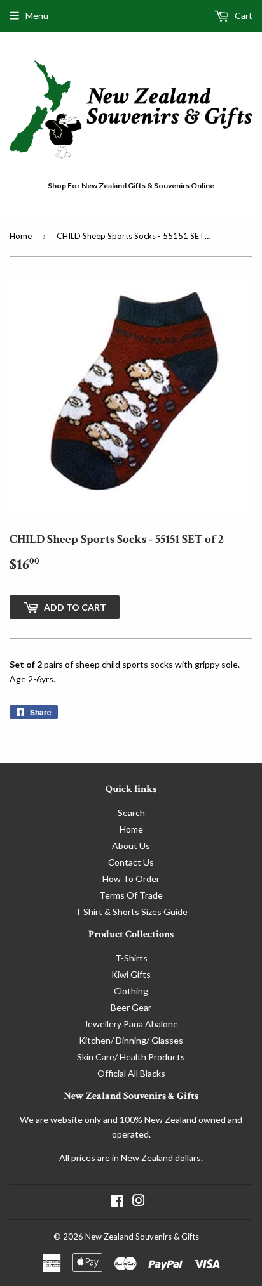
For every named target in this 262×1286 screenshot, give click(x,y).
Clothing (131, 990)
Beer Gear (131, 1007)
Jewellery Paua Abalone (131, 1023)
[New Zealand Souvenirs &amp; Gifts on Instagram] (138, 1202)
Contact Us (131, 862)
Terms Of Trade (131, 895)
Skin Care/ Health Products (131, 1056)
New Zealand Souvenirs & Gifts (142, 1236)
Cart (242, 15)
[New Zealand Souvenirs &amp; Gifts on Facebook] (117, 1202)
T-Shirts (131, 957)
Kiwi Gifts (131, 974)
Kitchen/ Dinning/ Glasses (131, 1040)
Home (21, 236)
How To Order (131, 878)
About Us (131, 845)
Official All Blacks (131, 1073)
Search (131, 812)
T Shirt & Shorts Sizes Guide (131, 911)
